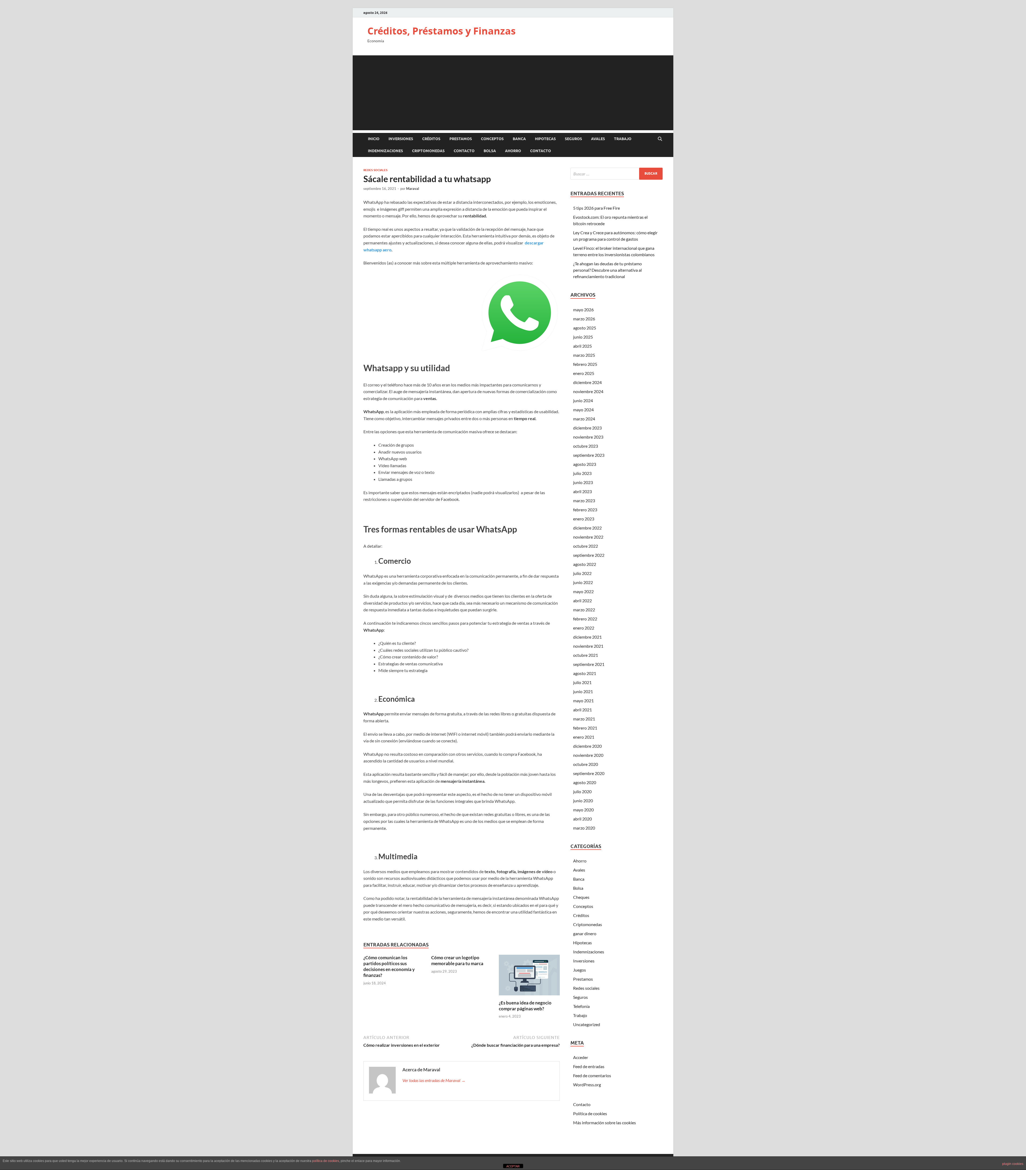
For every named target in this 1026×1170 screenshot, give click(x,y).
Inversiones (400, 139)
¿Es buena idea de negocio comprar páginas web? (525, 1005)
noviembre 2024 (588, 391)
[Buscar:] (616, 174)
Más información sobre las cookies (604, 1122)
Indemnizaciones (385, 151)
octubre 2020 (585, 764)
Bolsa (490, 151)
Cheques (581, 897)
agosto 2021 (584, 673)
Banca (519, 139)
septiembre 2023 (588, 455)
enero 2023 (583, 518)
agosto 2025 (584, 327)
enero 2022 (583, 627)
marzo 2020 (584, 827)
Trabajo (622, 139)
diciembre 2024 (587, 382)
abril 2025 (582, 345)
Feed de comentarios (592, 1075)
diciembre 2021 (587, 636)
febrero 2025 (585, 364)
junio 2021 (583, 691)
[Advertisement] (513, 92)
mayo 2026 (583, 309)
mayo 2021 (583, 700)
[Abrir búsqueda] (660, 139)
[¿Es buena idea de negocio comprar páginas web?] (529, 976)
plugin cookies (1012, 1164)
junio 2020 (583, 800)
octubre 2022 (585, 545)
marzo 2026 (584, 318)
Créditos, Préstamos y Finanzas (441, 30)
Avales (598, 139)
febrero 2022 (585, 618)
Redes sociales (375, 170)
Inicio (373, 139)
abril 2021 (582, 709)
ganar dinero (584, 933)
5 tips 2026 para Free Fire (596, 207)
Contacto (464, 151)
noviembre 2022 (588, 536)
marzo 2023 (584, 500)
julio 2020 (582, 791)
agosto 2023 (584, 464)
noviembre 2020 (588, 755)
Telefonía (581, 1006)
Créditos (431, 139)
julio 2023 (582, 473)
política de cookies (325, 1161)
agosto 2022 (584, 564)
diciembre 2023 (587, 427)
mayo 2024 (583, 409)
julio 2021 (582, 682)
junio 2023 (583, 482)
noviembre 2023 (588, 436)
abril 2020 (582, 818)
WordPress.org (587, 1084)
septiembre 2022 (588, 555)
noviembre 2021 (588, 646)
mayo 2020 (583, 809)
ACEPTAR (513, 1166)
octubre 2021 (585, 655)
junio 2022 (583, 582)
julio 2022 (582, 573)
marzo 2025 (584, 355)
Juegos (579, 969)
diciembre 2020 (587, 746)
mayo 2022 (583, 591)
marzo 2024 (584, 418)
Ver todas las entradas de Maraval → (433, 1080)
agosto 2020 (584, 782)
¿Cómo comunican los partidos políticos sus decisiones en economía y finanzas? (389, 966)
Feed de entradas (588, 1066)
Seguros (573, 139)
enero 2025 (583, 373)
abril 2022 (582, 600)
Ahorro (513, 151)
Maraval (412, 188)
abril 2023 (582, 491)
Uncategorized (586, 1024)
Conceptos (492, 139)
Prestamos (460, 139)
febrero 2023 (585, 509)
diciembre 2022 (587, 527)
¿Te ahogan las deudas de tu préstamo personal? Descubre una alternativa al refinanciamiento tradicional (607, 270)
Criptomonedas (428, 151)
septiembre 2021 (588, 664)
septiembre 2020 (588, 773)
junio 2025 (583, 336)
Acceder (580, 1057)
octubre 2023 (585, 445)
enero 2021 (583, 736)
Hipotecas (545, 139)
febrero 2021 (585, 727)
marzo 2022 (584, 609)
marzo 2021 (584, 718)
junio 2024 (583, 400)
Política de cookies (590, 1113)
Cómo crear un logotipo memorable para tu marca (457, 960)
